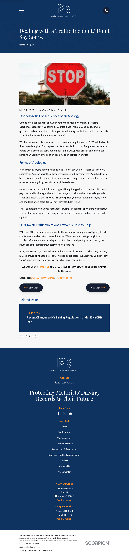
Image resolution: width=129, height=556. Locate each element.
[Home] (63, 10)
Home (64, 426)
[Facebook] (58, 413)
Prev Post (33, 287)
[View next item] (34, 336)
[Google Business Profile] (70, 413)
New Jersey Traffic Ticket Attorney (64, 455)
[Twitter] (64, 413)
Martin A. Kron (64, 432)
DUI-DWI (35, 278)
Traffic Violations (64, 278)
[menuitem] (22, 550)
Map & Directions (64, 500)
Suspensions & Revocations (64, 449)
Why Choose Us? (64, 438)
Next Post (95, 287)
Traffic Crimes (47, 278)
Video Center (64, 472)
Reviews (64, 460)
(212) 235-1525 (64, 382)
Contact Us (64, 466)
